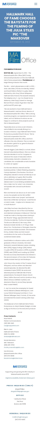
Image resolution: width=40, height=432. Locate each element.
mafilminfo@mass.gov (20, 417)
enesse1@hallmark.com (12, 336)
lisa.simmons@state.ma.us (13, 358)
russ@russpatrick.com (11, 326)
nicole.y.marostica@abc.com (14, 347)
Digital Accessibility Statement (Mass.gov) (20, 378)
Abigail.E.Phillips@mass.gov (20, 391)
